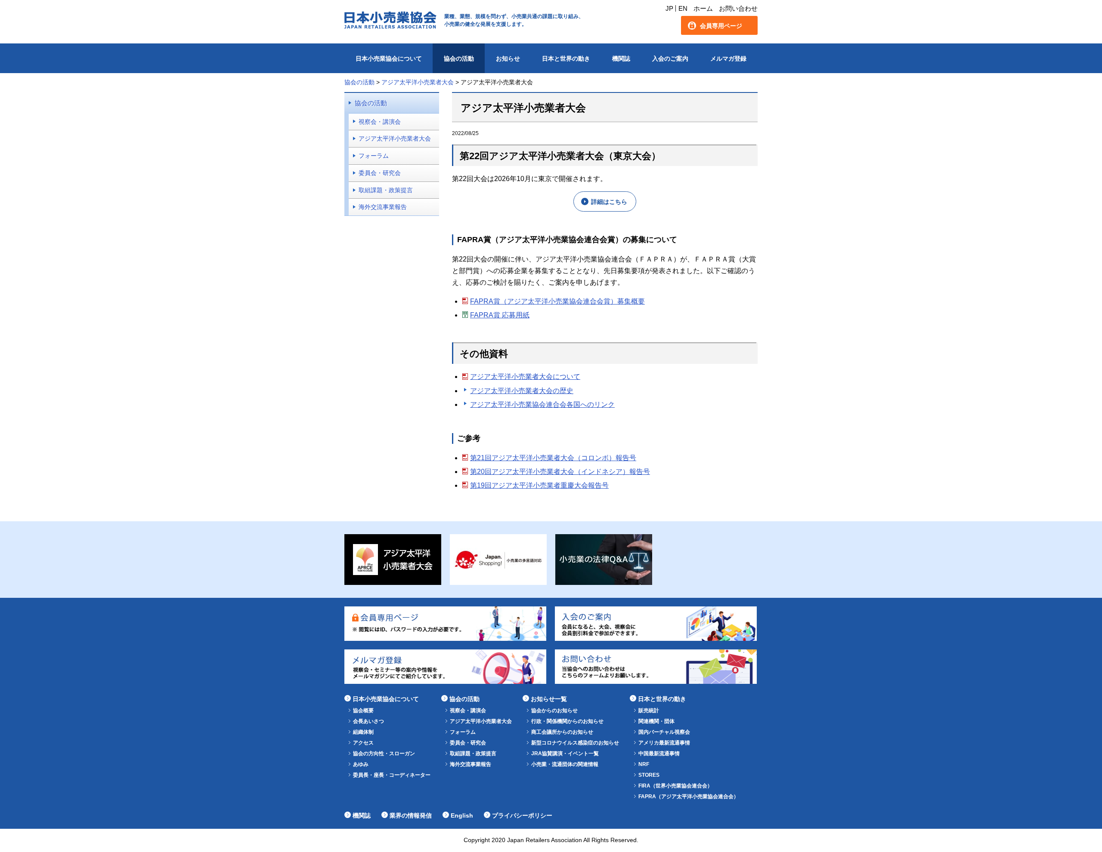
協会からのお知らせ (554, 710)
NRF (643, 764)
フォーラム (374, 155)
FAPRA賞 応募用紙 (499, 315)
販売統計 (648, 710)
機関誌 (621, 58)
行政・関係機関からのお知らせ (567, 721)
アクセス (363, 743)
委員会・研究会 (380, 172)
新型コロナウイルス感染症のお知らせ (575, 743)
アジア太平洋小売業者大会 (395, 138)
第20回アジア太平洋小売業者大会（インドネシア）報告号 (560, 471)
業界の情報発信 (411, 815)
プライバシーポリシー (522, 815)
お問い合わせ (738, 8)
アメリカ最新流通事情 (664, 743)
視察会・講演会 (380, 121)
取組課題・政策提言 (386, 190)
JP (669, 8)
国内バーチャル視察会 (664, 732)
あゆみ (360, 764)
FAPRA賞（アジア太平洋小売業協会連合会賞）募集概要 (557, 301)
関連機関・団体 (656, 721)
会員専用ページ (721, 25)
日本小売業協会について (389, 58)
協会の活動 (459, 58)
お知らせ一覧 (549, 698)
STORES (648, 775)
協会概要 (363, 710)
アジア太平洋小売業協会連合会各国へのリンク (542, 404)
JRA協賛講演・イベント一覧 (565, 753)
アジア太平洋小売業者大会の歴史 (521, 390)
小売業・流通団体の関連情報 (564, 764)
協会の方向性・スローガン (384, 753)
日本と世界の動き (566, 58)
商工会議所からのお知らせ (562, 732)
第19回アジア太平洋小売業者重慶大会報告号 (539, 485)
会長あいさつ (368, 721)
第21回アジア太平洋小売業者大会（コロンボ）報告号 (553, 457)
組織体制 (363, 732)
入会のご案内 (670, 58)
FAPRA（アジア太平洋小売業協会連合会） (688, 797)
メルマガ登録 (728, 58)
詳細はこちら (609, 201)
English (462, 815)
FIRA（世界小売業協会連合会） (675, 786)
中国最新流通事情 (659, 753)
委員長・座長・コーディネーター (391, 775)
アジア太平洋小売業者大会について (525, 376)
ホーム (703, 8)
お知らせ (508, 58)
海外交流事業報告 (383, 206)
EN (682, 8)
